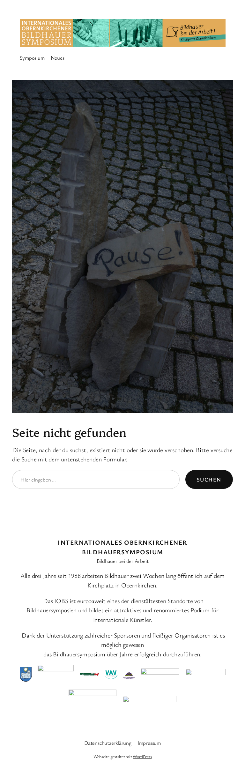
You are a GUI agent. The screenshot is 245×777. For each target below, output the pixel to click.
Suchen (209, 479)
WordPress (142, 756)
